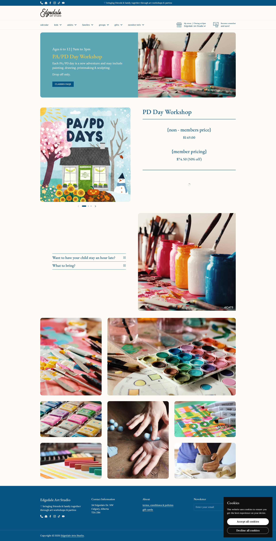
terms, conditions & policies (158, 505)
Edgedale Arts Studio (72, 535)
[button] (191, 25)
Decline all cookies (247, 530)
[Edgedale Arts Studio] (50, 13)
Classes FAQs (63, 84)
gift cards (148, 509)
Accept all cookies (248, 521)
